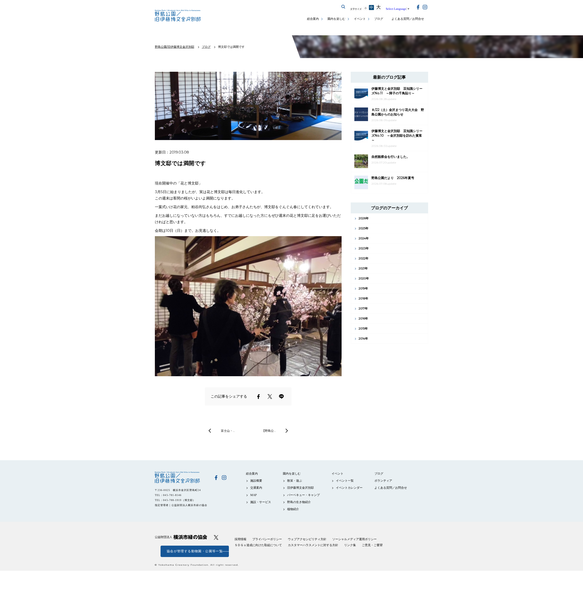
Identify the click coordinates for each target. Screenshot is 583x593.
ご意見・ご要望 (372, 545)
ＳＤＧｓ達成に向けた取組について (258, 545)
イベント (360, 18)
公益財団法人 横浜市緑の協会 (181, 537)
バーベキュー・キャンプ (303, 495)
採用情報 (240, 539)
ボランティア (383, 480)
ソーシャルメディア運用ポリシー (354, 539)
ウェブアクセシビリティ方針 (307, 539)
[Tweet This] (269, 396)
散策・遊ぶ (294, 480)
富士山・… (228, 430)
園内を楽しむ (336, 18)
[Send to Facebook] (258, 396)
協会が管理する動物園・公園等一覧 (195, 551)
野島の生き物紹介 (299, 502)
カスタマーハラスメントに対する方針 (313, 545)
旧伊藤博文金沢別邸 (300, 487)
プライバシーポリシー (267, 539)
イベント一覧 (345, 480)
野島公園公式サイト (178, 16)
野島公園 (181, 477)
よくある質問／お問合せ (407, 18)
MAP (253, 495)
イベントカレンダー (349, 487)
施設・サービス (260, 502)
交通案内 (256, 487)
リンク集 (350, 545)
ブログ (378, 18)
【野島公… (269, 430)
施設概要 (256, 480)
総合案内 (313, 18)
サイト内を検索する (343, 6)
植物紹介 (293, 509)
